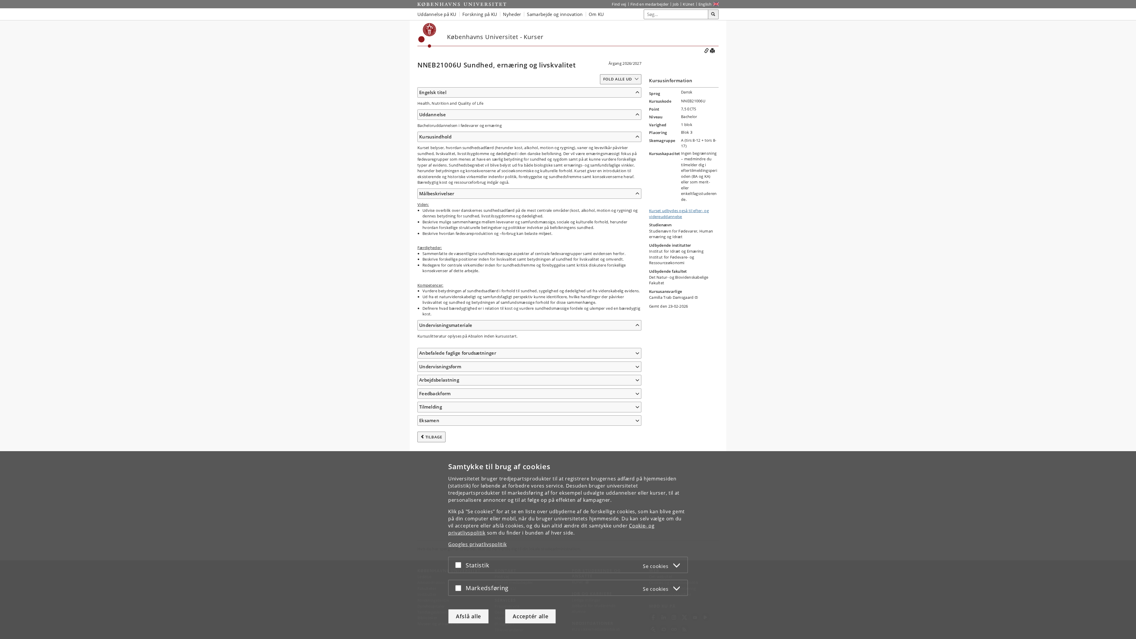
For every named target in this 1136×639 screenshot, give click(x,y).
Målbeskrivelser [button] (436, 193)
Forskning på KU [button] (479, 14)
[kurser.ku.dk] (427, 35)
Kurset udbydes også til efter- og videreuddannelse (679, 213)
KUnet (688, 4)
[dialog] (568, 545)
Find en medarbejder (649, 4)
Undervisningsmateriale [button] (445, 325)
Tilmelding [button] (430, 407)
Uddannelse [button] (432, 114)
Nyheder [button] (512, 14)
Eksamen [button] (429, 420)
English (704, 4)
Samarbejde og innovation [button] (554, 14)
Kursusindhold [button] (435, 137)
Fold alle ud (617, 79)
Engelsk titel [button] (432, 92)
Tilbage (433, 437)
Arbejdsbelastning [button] (439, 380)
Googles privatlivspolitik (477, 544)
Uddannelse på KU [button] (436, 14)
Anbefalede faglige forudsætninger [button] (457, 353)
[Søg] (713, 14)
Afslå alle (468, 616)
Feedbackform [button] (435, 393)
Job (676, 4)
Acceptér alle (530, 616)
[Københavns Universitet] (461, 4)
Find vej (619, 4)
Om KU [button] (596, 14)
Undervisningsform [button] (440, 366)
